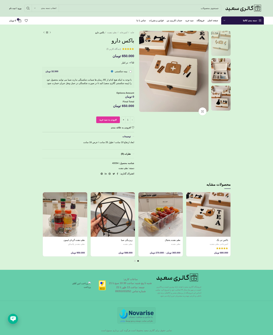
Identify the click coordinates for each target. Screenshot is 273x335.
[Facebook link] (117, 174)
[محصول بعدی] (44, 32)
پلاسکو (71, 244)
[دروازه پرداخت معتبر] (102, 285)
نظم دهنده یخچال (172, 240)
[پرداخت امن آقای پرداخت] (82, 285)
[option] (221, 43)
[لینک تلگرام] (102, 174)
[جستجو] (28, 8)
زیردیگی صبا (127, 240)
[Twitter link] (114, 174)
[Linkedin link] (106, 174)
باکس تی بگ (222, 240)
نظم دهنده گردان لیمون (74, 240)
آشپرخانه (123, 32)
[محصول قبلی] (50, 32)
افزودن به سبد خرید (108, 120)
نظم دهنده (112, 32)
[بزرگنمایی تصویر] (202, 111)
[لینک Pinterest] (110, 174)
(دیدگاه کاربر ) (113, 49)
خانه (132, 32)
